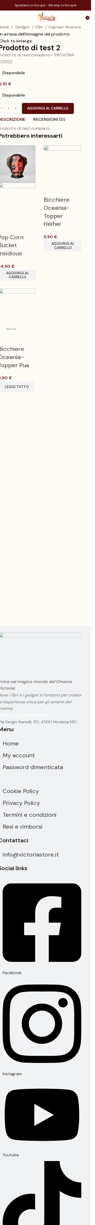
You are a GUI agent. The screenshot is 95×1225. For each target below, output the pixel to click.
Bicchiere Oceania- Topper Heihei (56, 212)
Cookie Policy (21, 791)
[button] (62, 245)
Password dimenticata (33, 767)
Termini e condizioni (29, 815)
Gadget (22, 27)
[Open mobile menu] (6, 17)
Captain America (65, 27)
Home (11, 743)
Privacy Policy (21, 803)
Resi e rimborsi (22, 826)
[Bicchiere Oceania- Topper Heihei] (62, 163)
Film (39, 27)
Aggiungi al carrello (48, 108)
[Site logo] (45, 16)
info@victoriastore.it (31, 854)
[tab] (49, 119)
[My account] (79, 17)
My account (19, 755)
